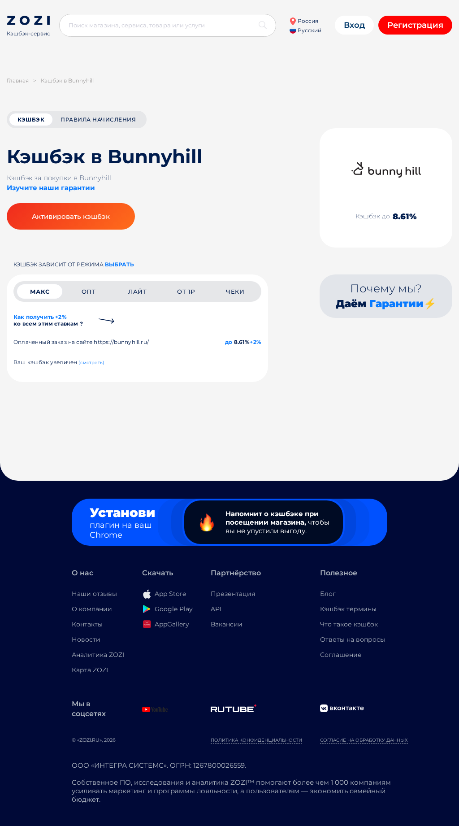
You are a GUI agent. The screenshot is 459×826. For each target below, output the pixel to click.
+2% (255, 342)
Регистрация (415, 25)
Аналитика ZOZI (98, 655)
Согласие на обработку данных (364, 740)
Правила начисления (98, 119)
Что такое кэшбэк (349, 624)
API (216, 609)
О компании (92, 609)
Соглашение (341, 655)
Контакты (87, 624)
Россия (307, 20)
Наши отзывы (94, 594)
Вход (354, 25)
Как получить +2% (48, 320)
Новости (86, 639)
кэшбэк (30, 119)
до (228, 342)
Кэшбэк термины (348, 609)
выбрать (119, 264)
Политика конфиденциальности (256, 740)
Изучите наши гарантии (51, 187)
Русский (308, 30)
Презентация (233, 594)
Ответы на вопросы (352, 639)
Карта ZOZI (90, 670)
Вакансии (226, 624)
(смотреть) (91, 362)
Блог (328, 594)
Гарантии (396, 303)
